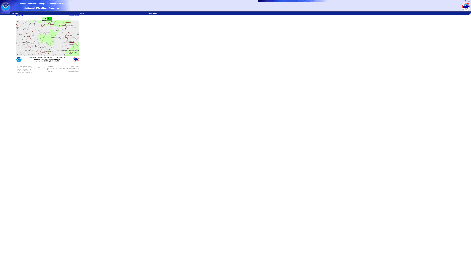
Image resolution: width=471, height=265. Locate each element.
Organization (153, 13)
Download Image (73, 16)
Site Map (15, 13)
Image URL (20, 16)
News (82, 13)
